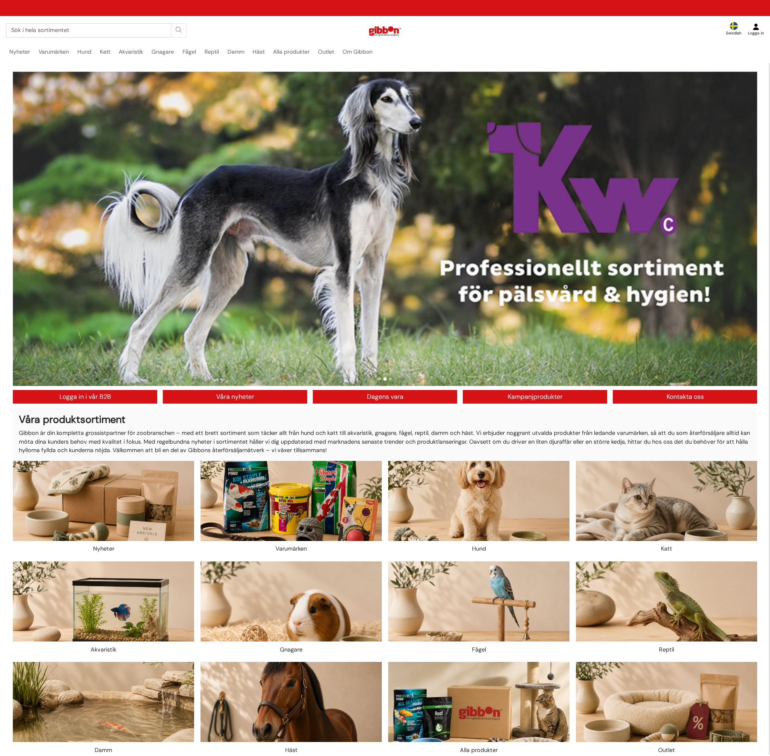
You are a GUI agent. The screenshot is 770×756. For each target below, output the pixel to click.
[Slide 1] (380, 379)
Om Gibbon (357, 51)
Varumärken (53, 51)
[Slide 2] (385, 379)
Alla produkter (291, 51)
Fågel (189, 51)
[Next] (744, 229)
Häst (259, 51)
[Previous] (26, 229)
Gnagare (163, 51)
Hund (84, 51)
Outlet (326, 51)
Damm (235, 51)
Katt (105, 51)
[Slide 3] (390, 379)
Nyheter (19, 51)
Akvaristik (131, 51)
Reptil (212, 51)
